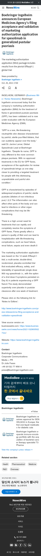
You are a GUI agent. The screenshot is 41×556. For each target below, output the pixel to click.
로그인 (9, 552)
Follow (35, 411)
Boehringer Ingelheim (12, 79)
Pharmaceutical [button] (18, 464)
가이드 (20, 526)
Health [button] (5, 464)
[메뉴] (3, 7)
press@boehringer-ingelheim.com (17, 369)
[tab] (20, 516)
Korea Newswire (12, 98)
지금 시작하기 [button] (10, 492)
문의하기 (20, 541)
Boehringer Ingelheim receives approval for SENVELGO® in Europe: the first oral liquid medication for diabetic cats (27, 422)
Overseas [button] (15, 469)
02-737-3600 (21, 537)
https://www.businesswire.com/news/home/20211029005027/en (20, 329)
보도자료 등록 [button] (20, 509)
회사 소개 (16, 552)
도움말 (20, 532)
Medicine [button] (32, 464)
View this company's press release (17, 449)
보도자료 (20, 516)
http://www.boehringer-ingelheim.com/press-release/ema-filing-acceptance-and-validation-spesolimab (20, 312)
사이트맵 (31, 552)
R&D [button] (5, 469)
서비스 (20, 521)
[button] (3, 88)
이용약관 (24, 552)
